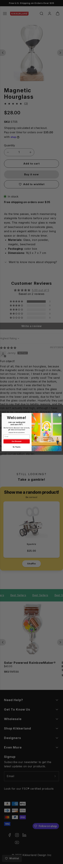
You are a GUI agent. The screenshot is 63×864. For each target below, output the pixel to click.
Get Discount (16, 441)
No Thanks (16, 447)
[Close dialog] (59, 414)
